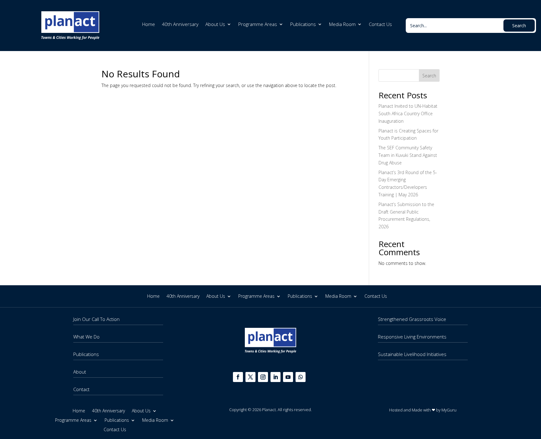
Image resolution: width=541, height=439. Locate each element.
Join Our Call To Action (96, 319)
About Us (215, 24)
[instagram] (263, 377)
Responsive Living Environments (412, 336)
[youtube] (288, 377)
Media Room (342, 24)
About (79, 372)
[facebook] (238, 377)
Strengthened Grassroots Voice (412, 319)
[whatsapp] (301, 377)
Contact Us (380, 24)
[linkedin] (275, 377)
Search (429, 76)
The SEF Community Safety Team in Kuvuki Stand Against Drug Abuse (408, 155)
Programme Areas (257, 24)
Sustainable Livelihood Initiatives (412, 354)
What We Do (86, 336)
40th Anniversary (180, 24)
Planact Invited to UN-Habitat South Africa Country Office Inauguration (408, 113)
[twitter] (250, 377)
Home (148, 24)
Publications (303, 24)
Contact (81, 389)
